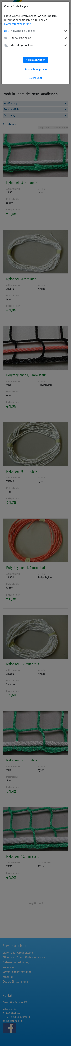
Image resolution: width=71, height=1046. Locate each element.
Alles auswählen (35, 59)
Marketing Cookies (22, 45)
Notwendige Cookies (23, 31)
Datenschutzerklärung (17, 24)
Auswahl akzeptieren (35, 69)
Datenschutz (35, 78)
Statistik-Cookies (21, 38)
